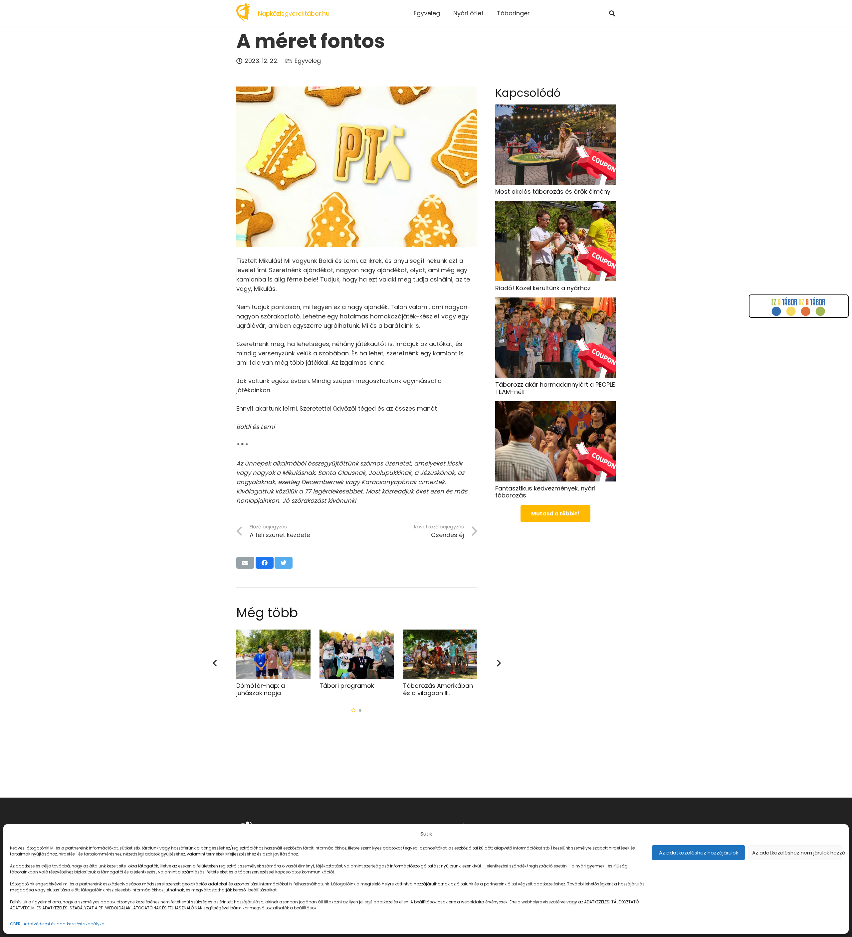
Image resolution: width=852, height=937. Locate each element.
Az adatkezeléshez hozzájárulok (698, 852)
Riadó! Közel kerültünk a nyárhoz (543, 287)
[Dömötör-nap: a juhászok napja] (273, 634)
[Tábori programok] (357, 634)
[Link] (243, 13)
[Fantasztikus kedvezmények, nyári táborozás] (555, 406)
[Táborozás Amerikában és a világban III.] (440, 634)
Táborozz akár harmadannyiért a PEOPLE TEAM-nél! (555, 388)
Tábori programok (347, 685)
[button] (353, 710)
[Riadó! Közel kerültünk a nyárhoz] (555, 205)
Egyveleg (308, 61)
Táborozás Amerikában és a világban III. (438, 689)
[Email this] (245, 563)
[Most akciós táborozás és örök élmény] (555, 109)
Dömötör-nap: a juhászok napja (260, 689)
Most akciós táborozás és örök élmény (552, 191)
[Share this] (265, 563)
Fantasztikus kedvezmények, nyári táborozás (545, 491)
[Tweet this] (284, 563)
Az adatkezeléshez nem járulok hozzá (797, 852)
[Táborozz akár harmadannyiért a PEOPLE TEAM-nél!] (555, 302)
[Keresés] (612, 13)
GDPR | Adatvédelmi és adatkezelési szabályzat (58, 924)
